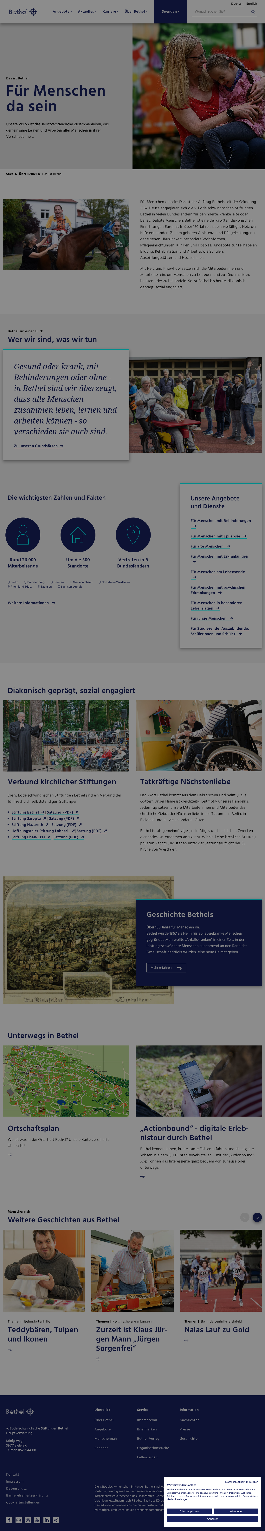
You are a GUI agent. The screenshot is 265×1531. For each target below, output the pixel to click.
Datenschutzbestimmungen (241, 1481)
